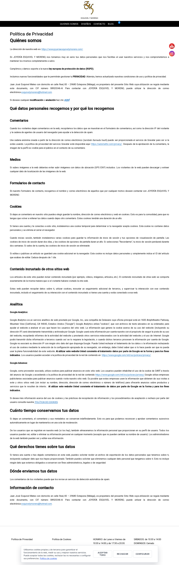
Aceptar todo (103, 553)
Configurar (142, 554)
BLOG (111, 24)
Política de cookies (48, 558)
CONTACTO (99, 24)
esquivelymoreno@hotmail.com (36, 92)
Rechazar (122, 554)
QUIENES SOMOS (69, 24)
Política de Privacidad (22, 539)
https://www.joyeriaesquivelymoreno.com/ (62, 49)
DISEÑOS (86, 24)
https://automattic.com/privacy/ (106, 144)
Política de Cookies (61, 539)
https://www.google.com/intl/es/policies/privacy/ (126, 355)
